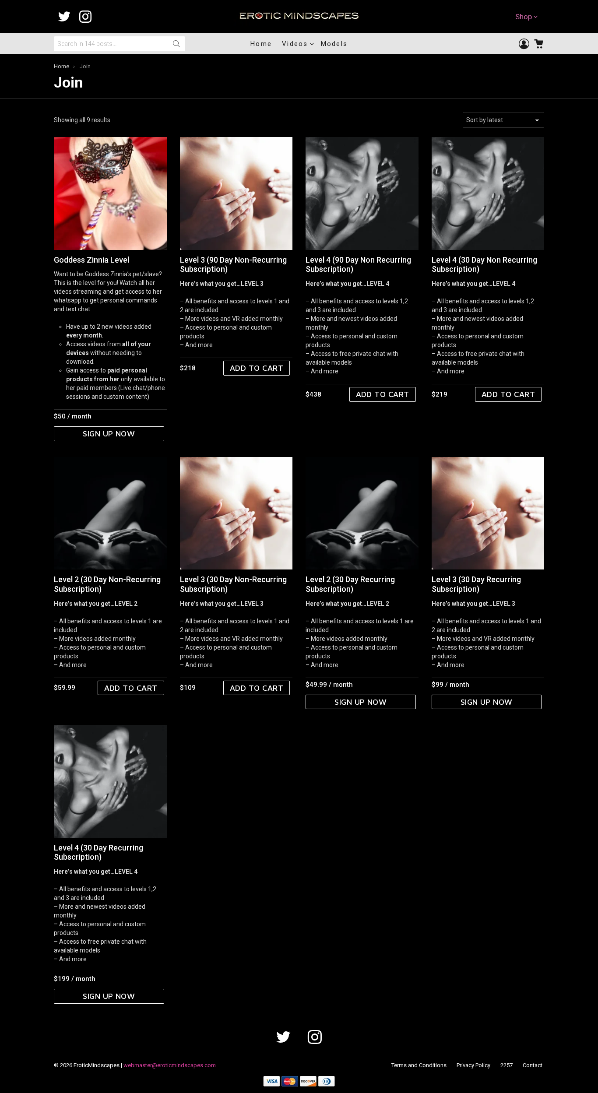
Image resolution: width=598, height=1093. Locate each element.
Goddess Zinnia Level (91, 259)
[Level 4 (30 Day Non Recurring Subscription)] (488, 193)
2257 (506, 1065)
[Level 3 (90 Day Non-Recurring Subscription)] (236, 193)
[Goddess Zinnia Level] (110, 193)
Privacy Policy (473, 1065)
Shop (523, 16)
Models (334, 44)
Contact (532, 1065)
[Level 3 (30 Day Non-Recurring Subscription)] (236, 513)
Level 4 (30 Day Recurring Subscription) (98, 852)
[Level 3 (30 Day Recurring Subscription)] (488, 513)
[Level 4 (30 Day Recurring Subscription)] (110, 781)
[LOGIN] (524, 44)
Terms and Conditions (419, 1065)
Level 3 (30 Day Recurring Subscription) (476, 584)
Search (176, 44)
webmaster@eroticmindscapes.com (169, 1065)
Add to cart (256, 368)
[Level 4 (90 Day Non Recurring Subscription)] (362, 193)
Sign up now (109, 433)
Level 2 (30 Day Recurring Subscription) (350, 584)
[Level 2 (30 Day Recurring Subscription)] (362, 513)
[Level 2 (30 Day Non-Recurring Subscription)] (110, 513)
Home (261, 44)
